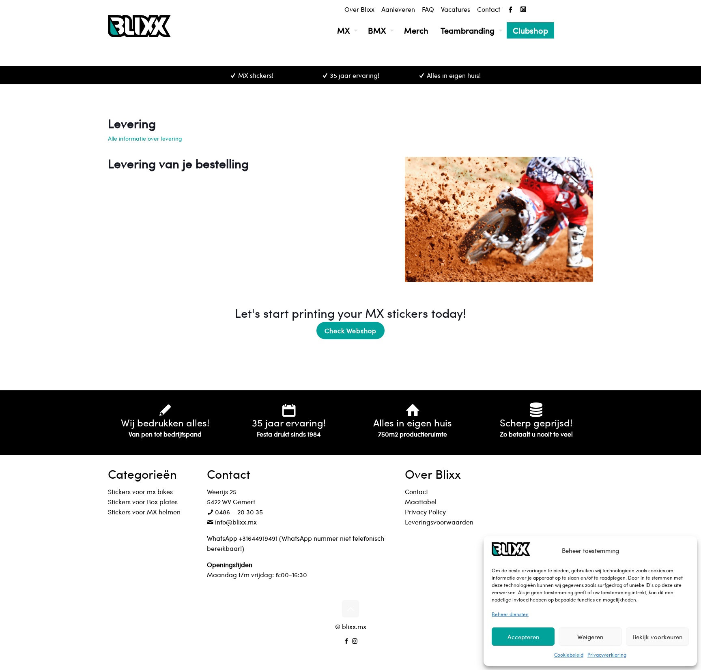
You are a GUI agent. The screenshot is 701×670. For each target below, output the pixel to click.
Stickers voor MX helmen (144, 511)
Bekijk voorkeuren (657, 636)
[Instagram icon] (355, 640)
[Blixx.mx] (139, 26)
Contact (488, 9)
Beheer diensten (510, 614)
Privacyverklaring (606, 654)
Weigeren (590, 636)
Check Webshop (350, 330)
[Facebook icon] (346, 640)
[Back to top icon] (350, 608)
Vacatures (455, 9)
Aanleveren (398, 9)
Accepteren (523, 636)
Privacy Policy (425, 511)
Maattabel (421, 501)
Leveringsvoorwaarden (439, 522)
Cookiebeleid (568, 654)
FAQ (428, 9)
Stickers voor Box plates (143, 501)
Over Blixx (359, 9)
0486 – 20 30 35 (238, 511)
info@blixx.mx (235, 522)
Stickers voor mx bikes (140, 491)
